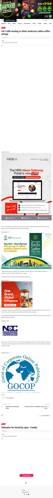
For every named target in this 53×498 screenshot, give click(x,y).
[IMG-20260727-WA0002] (26, 186)
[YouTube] (28, 495)
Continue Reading (26, 475)
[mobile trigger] (2, 20)
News (3, 27)
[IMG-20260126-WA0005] (10, 330)
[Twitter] (26, 495)
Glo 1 (8, 397)
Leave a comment (45, 415)
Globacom (11, 397)
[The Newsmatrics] (10, 20)
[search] (44, 20)
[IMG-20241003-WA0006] (17, 294)
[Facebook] (24, 495)
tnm (3, 40)
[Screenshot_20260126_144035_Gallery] (26, 9)
